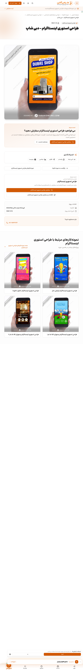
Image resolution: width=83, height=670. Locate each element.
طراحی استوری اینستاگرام (34, 15)
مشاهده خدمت (42, 142)
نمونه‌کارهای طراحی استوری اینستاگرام (22, 168)
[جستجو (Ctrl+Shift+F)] (32, 3)
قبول (62, 654)
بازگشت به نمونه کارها (58, 168)
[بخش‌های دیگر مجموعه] (77, 3)
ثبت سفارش (9, 9)
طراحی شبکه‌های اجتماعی (52, 15)
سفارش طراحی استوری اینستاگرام (61, 142)
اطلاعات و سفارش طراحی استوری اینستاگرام (40, 195)
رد (27, 654)
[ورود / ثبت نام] (24, 3)
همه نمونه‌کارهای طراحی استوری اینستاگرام (18, 247)
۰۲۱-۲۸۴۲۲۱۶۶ (13, 223)
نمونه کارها (65, 15)
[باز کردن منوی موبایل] (6, 3)
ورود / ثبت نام (13, 3)
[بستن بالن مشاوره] (80, 662)
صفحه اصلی (75, 15)
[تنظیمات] (10, 654)
